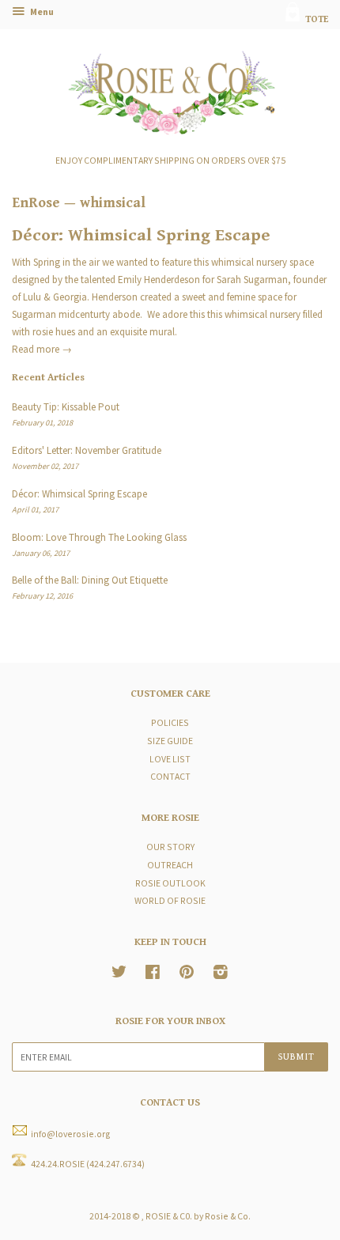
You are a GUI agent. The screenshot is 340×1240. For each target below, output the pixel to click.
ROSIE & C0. (168, 1216)
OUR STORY (170, 846)
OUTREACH (170, 865)
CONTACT (170, 776)
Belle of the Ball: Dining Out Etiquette (90, 580)
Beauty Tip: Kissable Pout (65, 407)
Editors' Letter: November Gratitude (86, 450)
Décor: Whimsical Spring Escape (141, 235)
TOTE (315, 19)
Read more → (42, 349)
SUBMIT (296, 1057)
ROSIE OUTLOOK (170, 883)
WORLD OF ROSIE (170, 900)
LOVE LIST (170, 759)
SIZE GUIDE (170, 741)
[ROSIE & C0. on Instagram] (221, 974)
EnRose (36, 203)
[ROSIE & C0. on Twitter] (119, 974)
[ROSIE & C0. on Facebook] (153, 974)
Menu (41, 11)
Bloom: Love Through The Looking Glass (99, 537)
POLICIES (170, 722)
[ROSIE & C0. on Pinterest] (187, 974)
